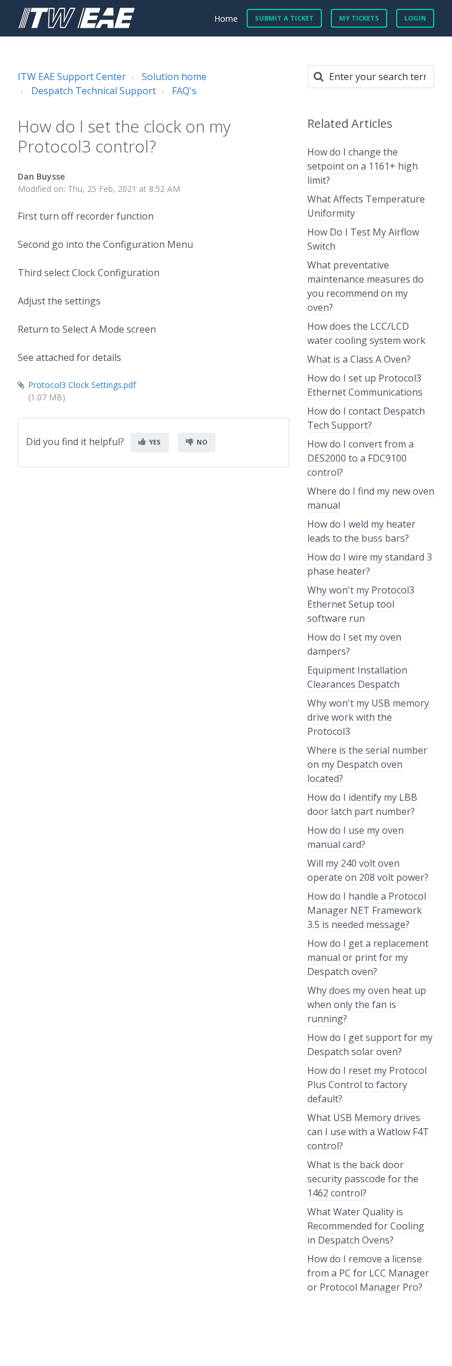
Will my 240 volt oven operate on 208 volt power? (367, 870)
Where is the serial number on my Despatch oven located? (367, 764)
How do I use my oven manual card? (355, 837)
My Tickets (359, 18)
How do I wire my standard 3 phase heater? (369, 564)
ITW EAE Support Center (72, 76)
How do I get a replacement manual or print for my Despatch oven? (367, 957)
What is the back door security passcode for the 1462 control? (362, 1178)
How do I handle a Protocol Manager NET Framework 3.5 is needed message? (366, 910)
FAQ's (184, 90)
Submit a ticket (284, 18)
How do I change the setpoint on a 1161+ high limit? (362, 166)
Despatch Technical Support (93, 90)
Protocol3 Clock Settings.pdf (82, 384)
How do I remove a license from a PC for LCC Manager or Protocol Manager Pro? (368, 1273)
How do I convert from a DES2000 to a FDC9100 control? (360, 458)
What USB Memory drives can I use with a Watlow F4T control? (368, 1131)
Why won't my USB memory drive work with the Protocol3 (368, 717)
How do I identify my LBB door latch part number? (362, 804)
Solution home (174, 76)
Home (226, 18)
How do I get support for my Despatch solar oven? (370, 1044)
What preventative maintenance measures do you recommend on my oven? (365, 286)
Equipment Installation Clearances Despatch (357, 677)
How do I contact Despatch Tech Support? (366, 418)
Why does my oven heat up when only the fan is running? (366, 1004)
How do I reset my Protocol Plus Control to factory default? (367, 1084)
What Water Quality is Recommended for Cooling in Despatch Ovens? (365, 1225)
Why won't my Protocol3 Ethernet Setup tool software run (360, 604)
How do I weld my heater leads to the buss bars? (361, 531)
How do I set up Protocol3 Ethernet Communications (365, 385)
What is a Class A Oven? (359, 359)
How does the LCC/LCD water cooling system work (366, 333)
